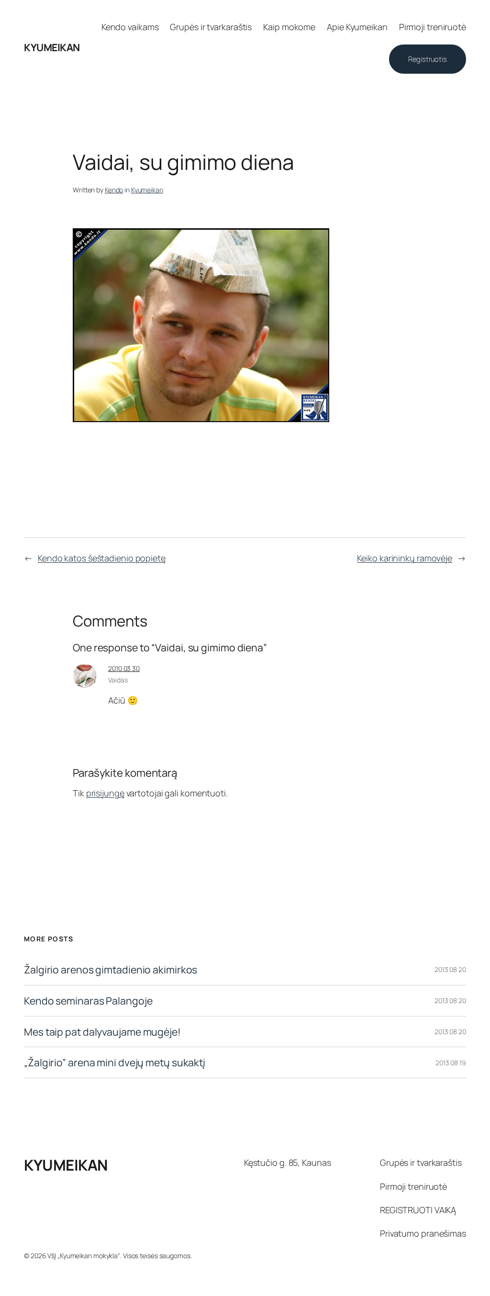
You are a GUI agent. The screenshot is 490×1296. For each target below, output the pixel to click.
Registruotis (427, 59)
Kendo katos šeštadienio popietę (102, 558)
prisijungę (105, 793)
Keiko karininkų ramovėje (404, 558)
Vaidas (117, 679)
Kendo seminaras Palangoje (88, 1000)
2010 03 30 (124, 668)
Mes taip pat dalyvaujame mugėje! (102, 1032)
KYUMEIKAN (52, 47)
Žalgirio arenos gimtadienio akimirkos (110, 969)
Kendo (114, 189)
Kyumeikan (147, 189)
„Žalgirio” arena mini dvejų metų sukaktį (114, 1062)
